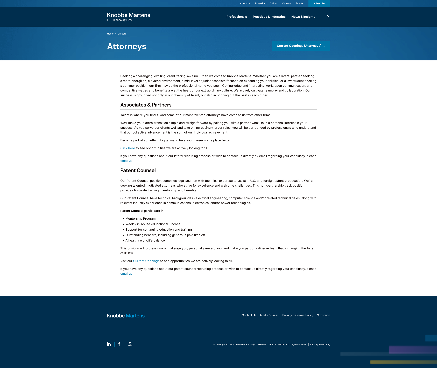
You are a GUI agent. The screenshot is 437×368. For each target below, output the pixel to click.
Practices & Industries (269, 16)
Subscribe (319, 3)
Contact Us (249, 315)
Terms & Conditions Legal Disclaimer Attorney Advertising (299, 344)
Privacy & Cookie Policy (297, 315)
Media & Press (269, 315)
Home (110, 33)
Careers (122, 33)
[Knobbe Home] (126, 316)
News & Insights (303, 16)
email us (126, 160)
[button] (328, 16)
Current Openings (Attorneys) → (301, 45)
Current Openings (146, 261)
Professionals (237, 16)
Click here (127, 148)
